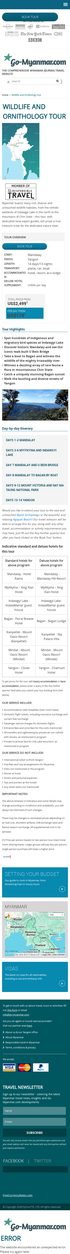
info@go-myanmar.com (16, 1014)
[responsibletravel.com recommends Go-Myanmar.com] (20, 199)
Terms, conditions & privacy (20, 1047)
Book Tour (24, 246)
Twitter (42, 1160)
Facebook (13, 1160)
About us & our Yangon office (21, 1032)
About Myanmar (14, 1037)
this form (12, 1010)
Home (5, 94)
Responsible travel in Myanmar (22, 1042)
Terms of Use (58, 955)
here (29, 1025)
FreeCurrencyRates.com (17, 1195)
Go (62, 889)
